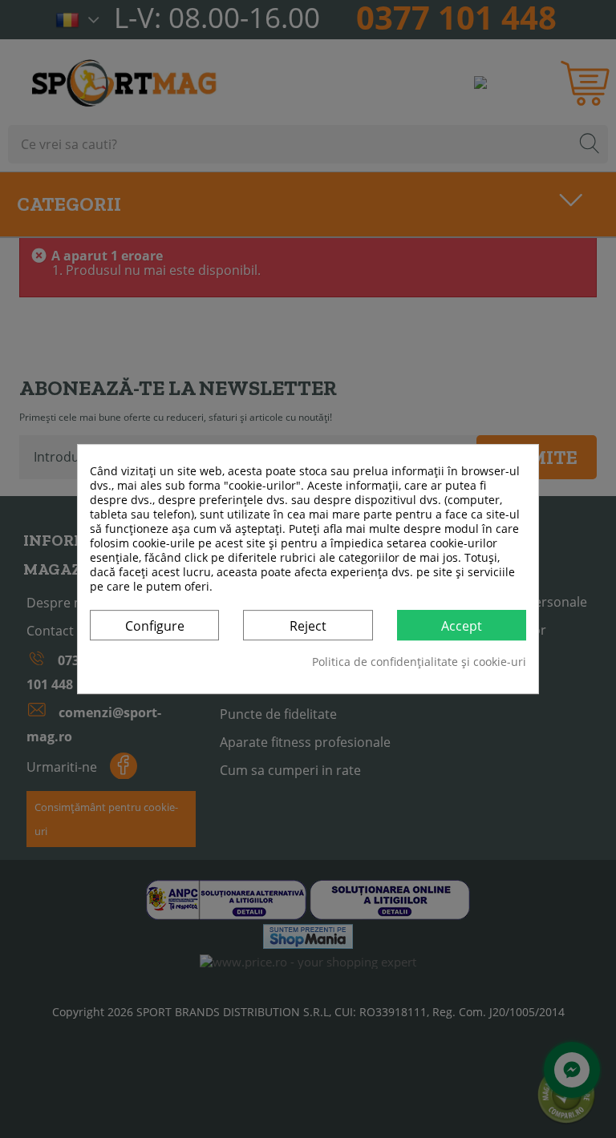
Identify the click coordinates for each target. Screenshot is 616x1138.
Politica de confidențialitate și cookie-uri (419, 662)
